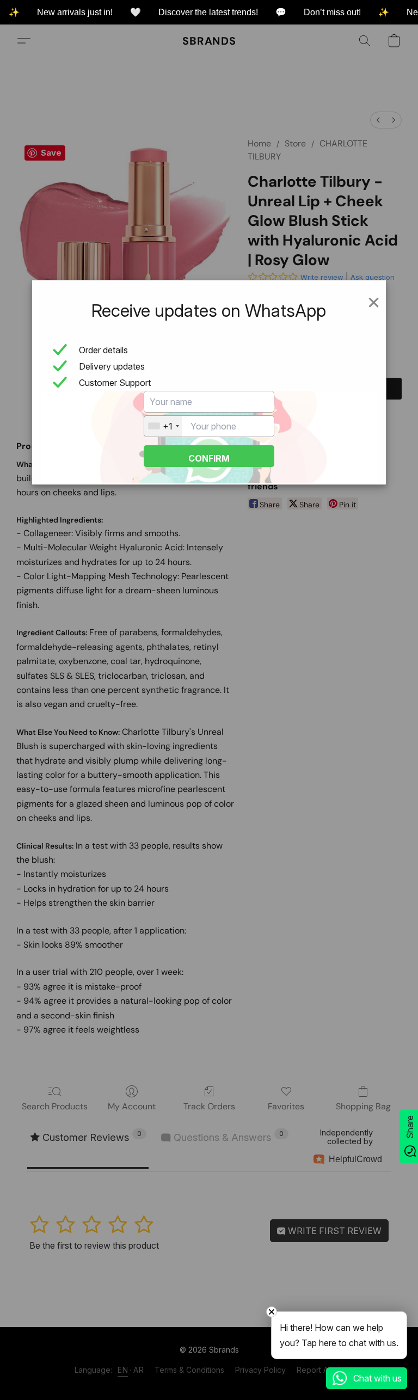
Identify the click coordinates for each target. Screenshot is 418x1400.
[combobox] (163, 426)
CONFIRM (209, 458)
